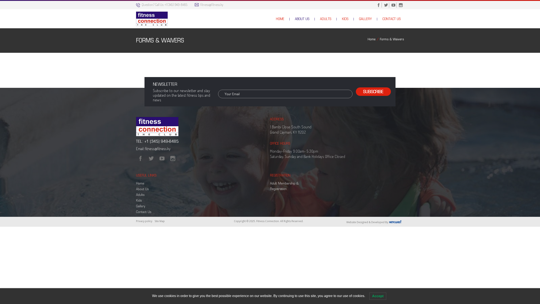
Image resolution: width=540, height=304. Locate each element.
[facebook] (378, 5)
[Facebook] (140, 158)
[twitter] (386, 5)
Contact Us (143, 212)
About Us (142, 189)
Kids (139, 200)
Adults (140, 195)
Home (372, 39)
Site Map (160, 221)
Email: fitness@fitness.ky (153, 148)
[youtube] (393, 5)
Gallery (140, 206)
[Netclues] (395, 221)
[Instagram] (172, 158)
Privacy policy (144, 221)
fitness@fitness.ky (211, 5)
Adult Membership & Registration (284, 186)
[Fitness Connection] (152, 18)
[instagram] (401, 5)
